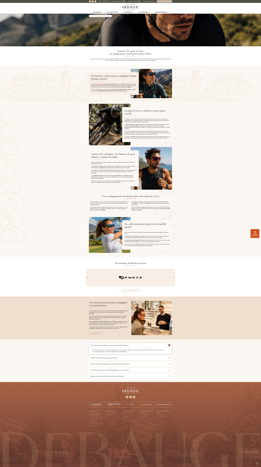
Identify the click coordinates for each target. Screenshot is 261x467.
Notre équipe (143, 416)
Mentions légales (161, 416)
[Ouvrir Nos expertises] (148, 12)
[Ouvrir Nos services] (132, 12)
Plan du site (159, 414)
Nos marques (93, 411)
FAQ (158, 412)
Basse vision (126, 416)
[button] (87, 277)
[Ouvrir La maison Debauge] (167, 12)
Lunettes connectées (94, 425)
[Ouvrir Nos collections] (117, 12)
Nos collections (98, 16)
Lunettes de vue (93, 415)
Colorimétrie (126, 414)
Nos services (110, 411)
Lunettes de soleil (93, 417)
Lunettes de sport (93, 421)
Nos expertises (128, 411)
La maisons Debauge (146, 411)
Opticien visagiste (127, 412)
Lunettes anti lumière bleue (96, 423)
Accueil (93, 16)
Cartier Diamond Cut (111, 414)
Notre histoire (143, 412)
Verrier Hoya (126, 418)
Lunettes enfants (93, 419)
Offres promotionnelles (112, 412)
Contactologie (126, 420)
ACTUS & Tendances (163, 411)
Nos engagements (144, 414)
